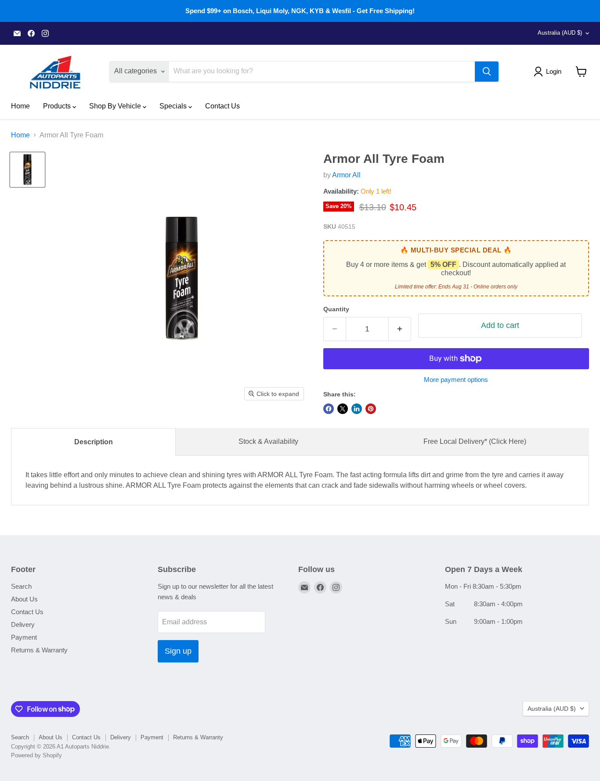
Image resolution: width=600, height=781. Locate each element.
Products (57, 106)
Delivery (23, 624)
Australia (560, 32)
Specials (173, 106)
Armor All (346, 175)
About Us (24, 599)
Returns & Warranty (39, 650)
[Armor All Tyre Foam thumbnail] (27, 169)
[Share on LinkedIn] (356, 408)
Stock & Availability (268, 441)
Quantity (336, 309)
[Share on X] (342, 408)
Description (93, 442)
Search (21, 586)
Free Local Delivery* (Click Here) (474, 441)
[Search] (487, 71)
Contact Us (222, 106)
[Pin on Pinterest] (370, 408)
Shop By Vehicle (116, 106)
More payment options (456, 379)
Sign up (178, 651)
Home (20, 106)
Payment (24, 637)
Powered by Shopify (36, 755)
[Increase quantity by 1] (400, 329)
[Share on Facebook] (328, 408)
